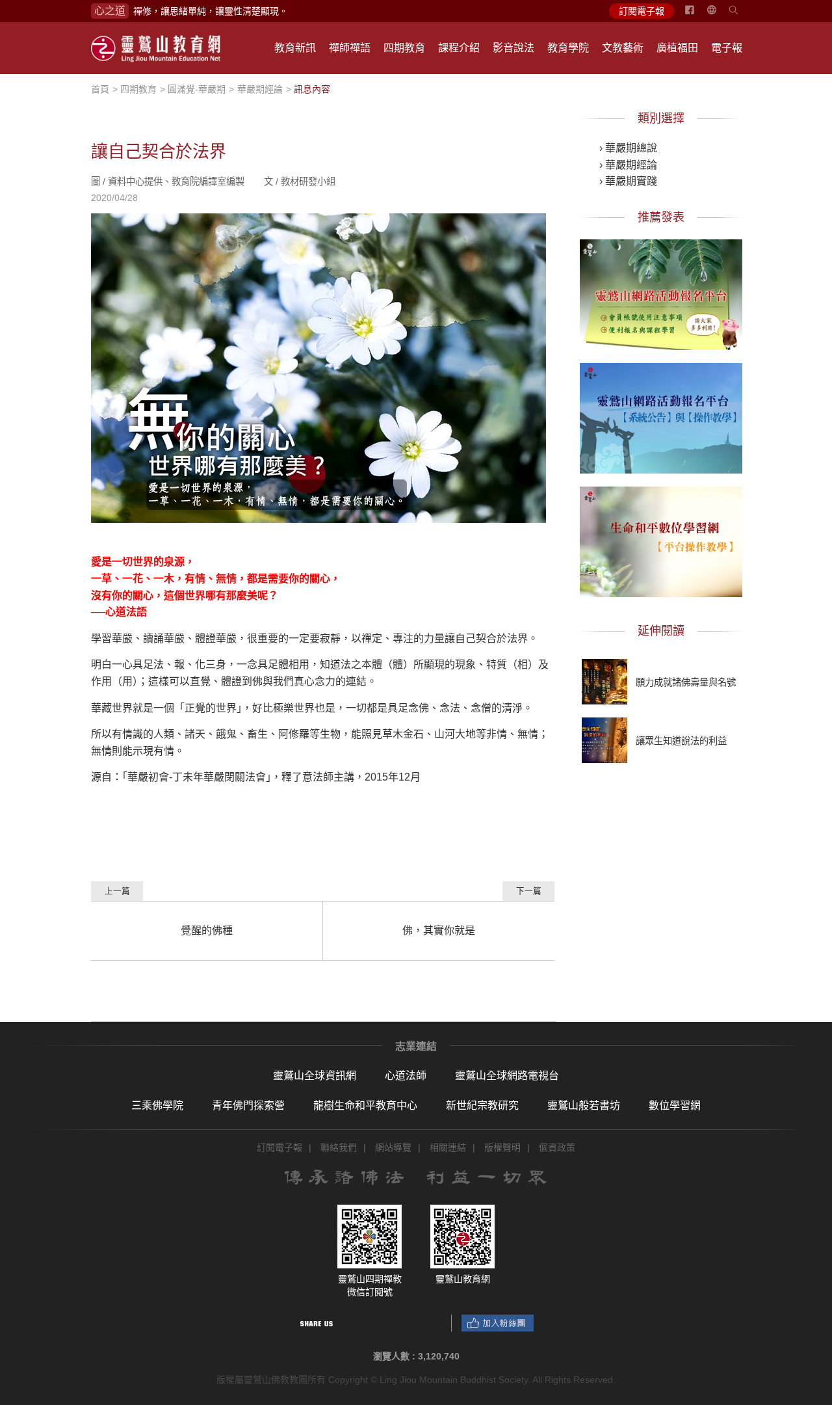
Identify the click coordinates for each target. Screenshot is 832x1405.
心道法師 (405, 1075)
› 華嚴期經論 (628, 164)
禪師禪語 (349, 47)
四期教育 (404, 47)
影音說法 (513, 47)
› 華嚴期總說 (628, 148)
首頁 (100, 89)
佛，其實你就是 (438, 930)
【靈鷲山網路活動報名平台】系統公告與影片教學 (661, 415)
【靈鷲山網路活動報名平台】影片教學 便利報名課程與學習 (661, 292)
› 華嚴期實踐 (628, 181)
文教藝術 (623, 47)
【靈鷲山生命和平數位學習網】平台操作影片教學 (661, 539)
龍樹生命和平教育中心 (365, 1105)
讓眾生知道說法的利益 (681, 741)
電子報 (726, 47)
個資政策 (557, 1147)
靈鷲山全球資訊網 (314, 1075)
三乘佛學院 (157, 1105)
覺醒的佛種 (207, 930)
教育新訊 (295, 47)
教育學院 (568, 47)
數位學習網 (675, 1105)
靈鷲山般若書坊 (583, 1105)
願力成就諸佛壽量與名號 (686, 682)
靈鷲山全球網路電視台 (507, 1075)
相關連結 (448, 1147)
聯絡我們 (338, 1147)
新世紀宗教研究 (482, 1105)
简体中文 (719, 15)
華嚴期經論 (260, 89)
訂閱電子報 (641, 11)
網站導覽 (393, 1147)
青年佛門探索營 (248, 1105)
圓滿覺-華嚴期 (197, 89)
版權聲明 (502, 1147)
